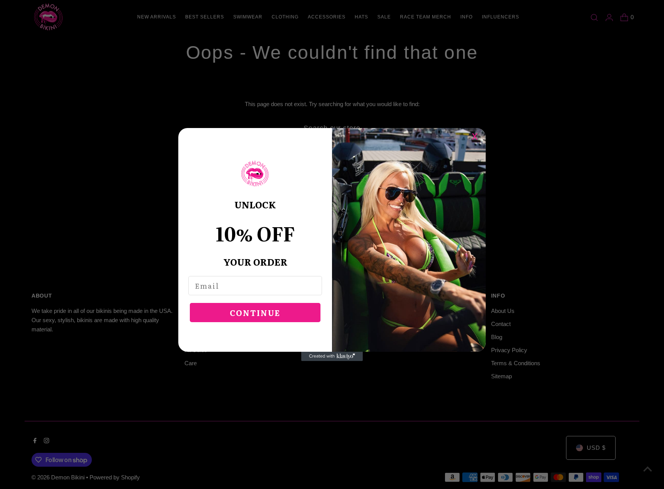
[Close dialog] (479, 135)
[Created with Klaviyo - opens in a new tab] (332, 356)
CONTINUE (255, 312)
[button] (255, 174)
